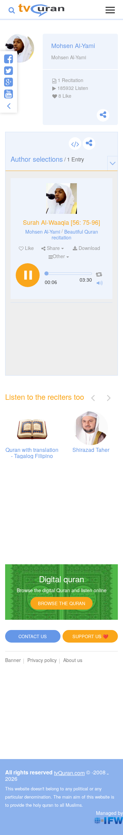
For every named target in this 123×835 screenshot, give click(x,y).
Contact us (32, 636)
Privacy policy (42, 660)
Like (29, 248)
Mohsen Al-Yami (42, 231)
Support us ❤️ (90, 636)
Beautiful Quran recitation (75, 234)
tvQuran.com (69, 773)
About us (72, 660)
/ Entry (47, 159)
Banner (13, 660)
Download (88, 248)
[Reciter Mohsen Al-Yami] (61, 198)
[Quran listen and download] (41, 9)
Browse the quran (61, 603)
